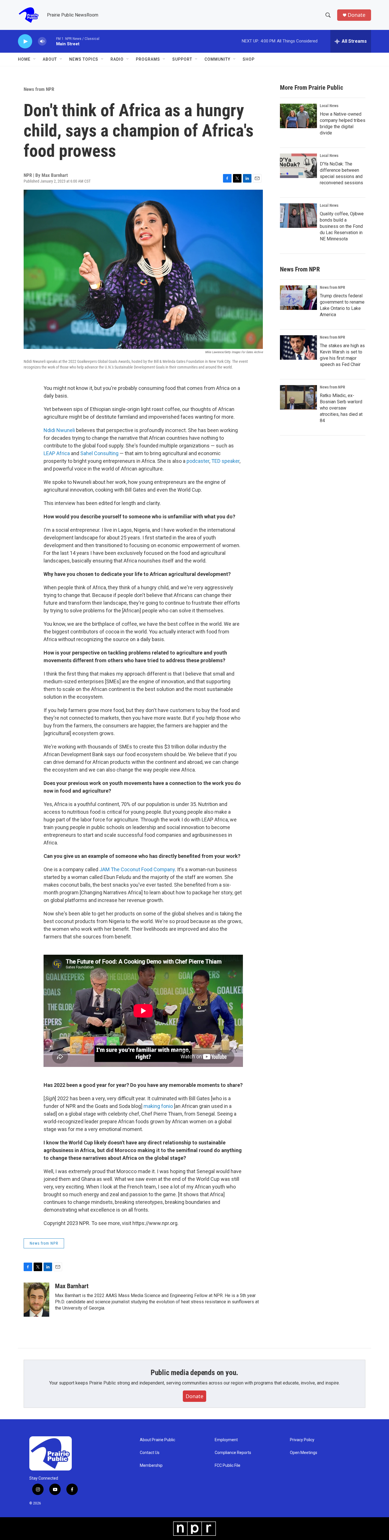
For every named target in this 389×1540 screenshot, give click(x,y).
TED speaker (225, 461)
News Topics (83, 59)
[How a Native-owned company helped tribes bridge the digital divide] (298, 116)
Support (182, 59)
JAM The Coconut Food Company (137, 869)
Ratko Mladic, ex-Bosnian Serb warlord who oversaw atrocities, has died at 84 (341, 408)
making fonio (159, 1106)
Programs (148, 59)
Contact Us (149, 1453)
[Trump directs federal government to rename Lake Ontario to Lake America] (298, 297)
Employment (226, 1440)
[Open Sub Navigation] (34, 59)
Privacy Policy (302, 1440)
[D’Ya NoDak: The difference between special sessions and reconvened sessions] (298, 166)
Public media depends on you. (194, 1372)
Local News (329, 105)
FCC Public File (227, 1465)
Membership (151, 1465)
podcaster (198, 461)
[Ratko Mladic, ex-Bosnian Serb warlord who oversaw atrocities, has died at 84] (298, 397)
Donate (356, 15)
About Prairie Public (157, 1440)
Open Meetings (303, 1453)
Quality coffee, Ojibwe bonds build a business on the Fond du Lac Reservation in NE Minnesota (342, 226)
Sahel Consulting (99, 453)
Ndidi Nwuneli (59, 430)
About (50, 59)
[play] (25, 41)
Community (217, 59)
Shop (249, 59)
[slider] (51, 41)
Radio (117, 59)
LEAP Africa (57, 453)
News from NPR (39, 89)
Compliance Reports (233, 1453)
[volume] (42, 41)
